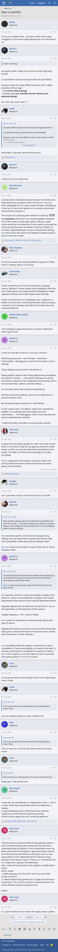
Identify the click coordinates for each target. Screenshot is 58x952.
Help (42, 945)
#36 (55, 732)
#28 (55, 324)
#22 (55, 58)
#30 (55, 439)
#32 (55, 512)
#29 (55, 348)
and (12, 474)
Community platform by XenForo (23, 950)
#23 (55, 118)
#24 (55, 174)
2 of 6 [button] (29, 917)
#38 (55, 798)
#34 (55, 673)
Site (47, 945)
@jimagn (5, 547)
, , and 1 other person (23, 240)
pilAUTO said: (8, 517)
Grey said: (7, 702)
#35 (55, 697)
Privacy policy (32, 945)
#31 (55, 491)
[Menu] (4, 3)
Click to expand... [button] (29, 145)
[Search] (54, 3)
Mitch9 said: (8, 571)
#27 (55, 281)
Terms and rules (19, 945)
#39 (55, 838)
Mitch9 (6, 16)
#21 (55, 32)
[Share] (51, 32)
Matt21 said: (8, 123)
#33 (55, 566)
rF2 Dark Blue (9, 941)
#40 (55, 907)
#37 (55, 768)
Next (37, 917)
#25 (55, 195)
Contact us (6, 945)
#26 (55, 257)
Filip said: (6, 773)
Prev (21, 917)
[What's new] (49, 3)
